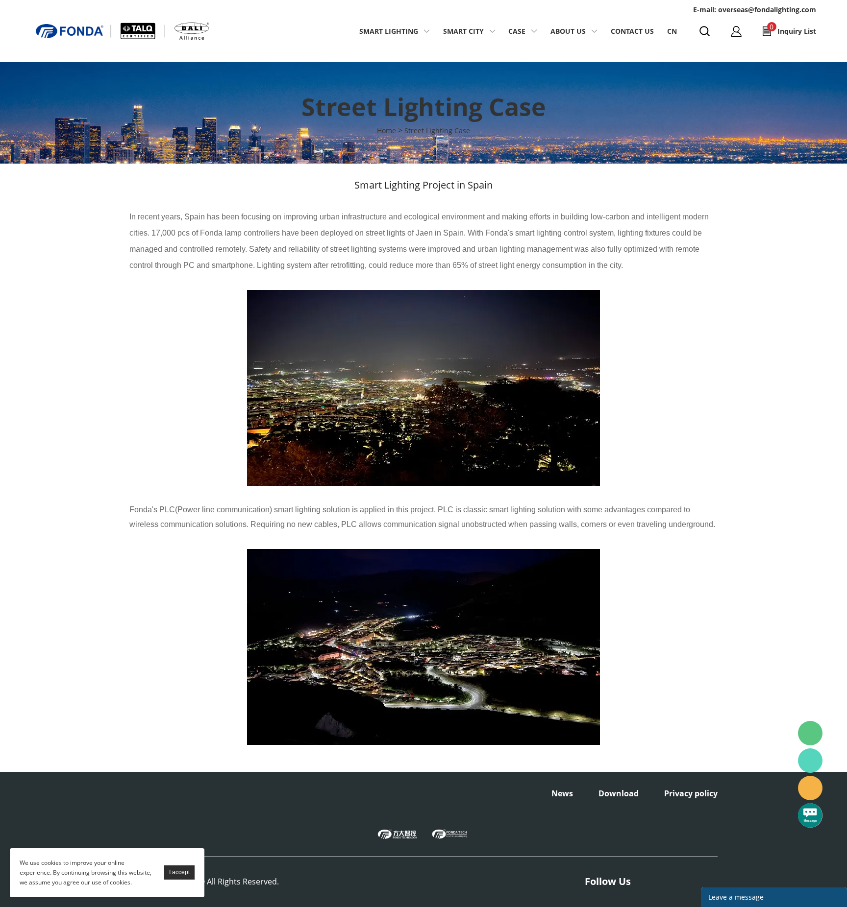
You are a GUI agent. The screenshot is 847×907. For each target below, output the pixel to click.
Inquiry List (793, 29)
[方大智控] (397, 833)
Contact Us (632, 31)
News (562, 793)
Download (618, 793)
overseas (810, 788)
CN (672, 31)
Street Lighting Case (437, 130)
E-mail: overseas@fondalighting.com (754, 9)
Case (516, 31)
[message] (810, 815)
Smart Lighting (388, 31)
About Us (568, 31)
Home (386, 130)
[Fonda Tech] (449, 833)
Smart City (463, 31)
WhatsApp (810, 760)
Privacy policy (691, 793)
